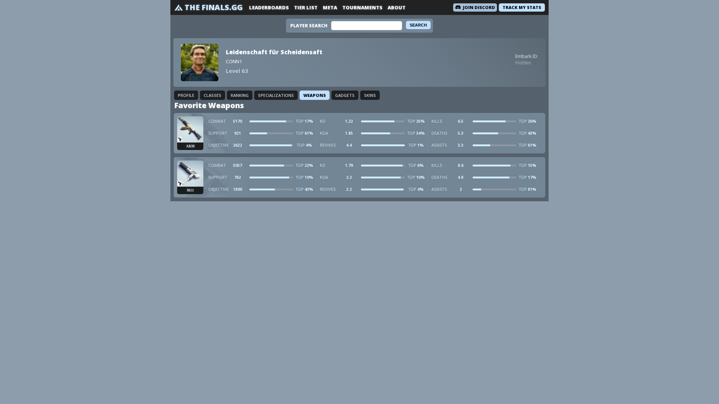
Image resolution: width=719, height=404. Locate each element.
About (397, 7)
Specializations (276, 95)
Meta (330, 7)
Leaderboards (269, 7)
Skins (370, 95)
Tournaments (362, 7)
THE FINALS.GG (214, 7)
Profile (186, 95)
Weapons (314, 95)
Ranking (240, 95)
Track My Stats (522, 7)
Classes (212, 95)
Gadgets (345, 95)
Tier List (306, 7)
